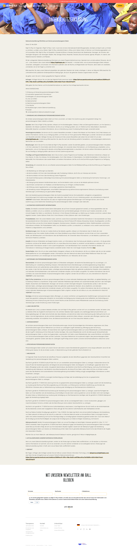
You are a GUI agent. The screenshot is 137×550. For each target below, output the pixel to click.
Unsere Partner (58, 528)
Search (113, 6)
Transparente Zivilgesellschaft (30, 532)
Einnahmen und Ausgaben (30, 528)
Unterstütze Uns (58, 6)
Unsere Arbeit (32, 6)
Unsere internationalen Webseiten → (90, 525)
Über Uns (40, 6)
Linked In (87, 529)
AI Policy (46, 545)
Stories (46, 6)
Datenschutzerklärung (39, 545)
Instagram (84, 529)
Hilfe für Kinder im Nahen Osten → (69, 1)
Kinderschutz (29, 535)
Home (10, 5)
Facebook (78, 529)
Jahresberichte (30, 525)
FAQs (41, 530)
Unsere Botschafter (59, 530)
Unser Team (57, 525)
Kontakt (42, 525)
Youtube (90, 529)
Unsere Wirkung (23, 6)
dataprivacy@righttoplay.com (99, 453)
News (51, 6)
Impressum (50, 545)
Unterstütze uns (44, 528)
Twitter (81, 529)
